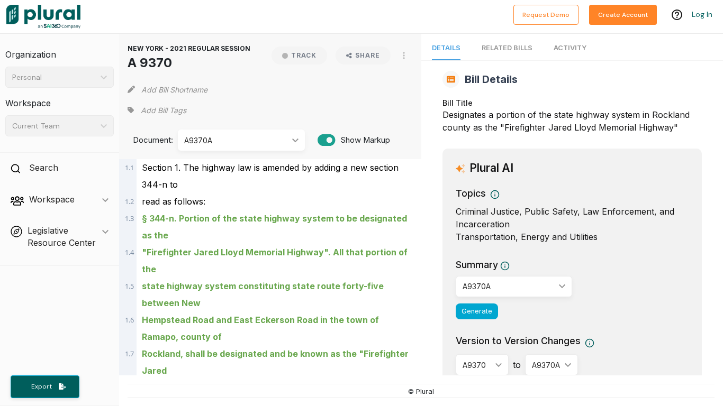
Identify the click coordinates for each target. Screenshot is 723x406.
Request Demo (546, 15)
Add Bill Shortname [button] (174, 89)
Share (367, 55)
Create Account (623, 15)
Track (304, 55)
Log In (702, 14)
